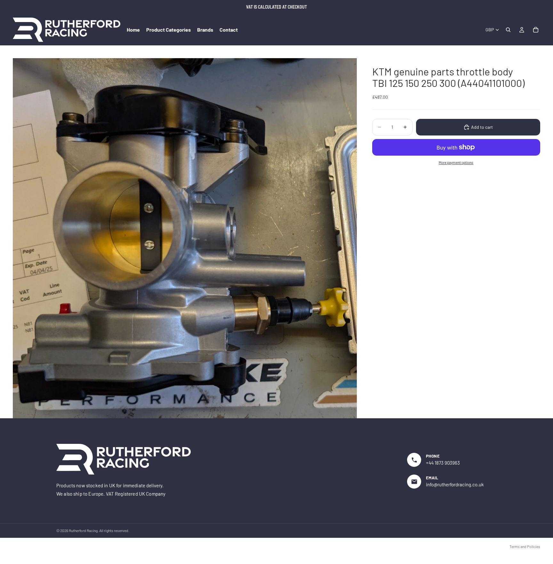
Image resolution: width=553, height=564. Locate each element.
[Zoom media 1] (185, 238)
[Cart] (536, 30)
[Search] (508, 30)
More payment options (456, 162)
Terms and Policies (524, 546)
